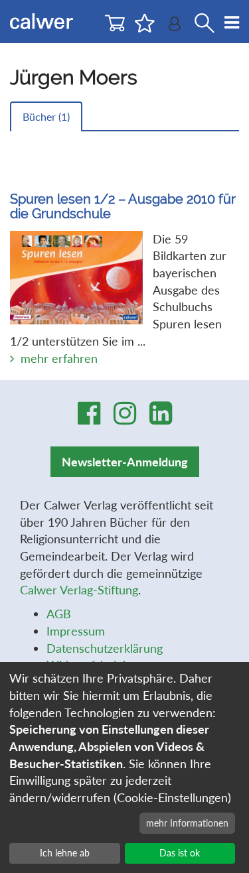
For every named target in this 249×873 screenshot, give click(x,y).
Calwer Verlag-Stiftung (79, 589)
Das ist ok (179, 852)
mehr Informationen (187, 823)
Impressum (75, 631)
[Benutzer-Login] (175, 26)
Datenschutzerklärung (104, 648)
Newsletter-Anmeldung (125, 461)
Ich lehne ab (65, 852)
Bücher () (46, 116)
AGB (58, 613)
